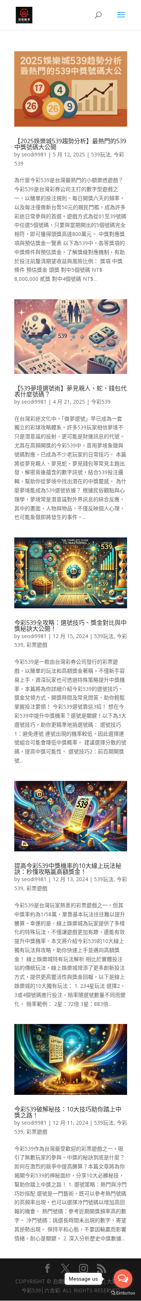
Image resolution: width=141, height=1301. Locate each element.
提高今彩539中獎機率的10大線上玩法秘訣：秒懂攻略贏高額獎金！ (67, 869)
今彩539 (101, 401)
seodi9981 (34, 154)
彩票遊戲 (36, 644)
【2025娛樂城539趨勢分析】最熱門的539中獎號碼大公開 (70, 144)
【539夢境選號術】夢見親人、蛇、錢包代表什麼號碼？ (70, 391)
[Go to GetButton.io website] (123, 1293)
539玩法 (101, 154)
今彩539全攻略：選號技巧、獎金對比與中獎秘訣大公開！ (70, 625)
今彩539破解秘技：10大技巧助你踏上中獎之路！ (67, 1112)
